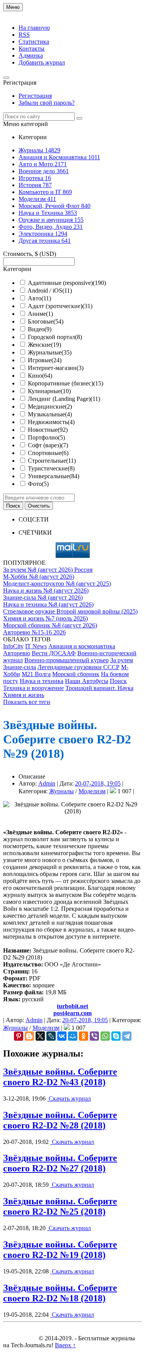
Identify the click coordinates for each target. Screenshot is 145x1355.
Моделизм (92, 791)
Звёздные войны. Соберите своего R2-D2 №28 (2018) (60, 1120)
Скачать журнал (69, 1098)
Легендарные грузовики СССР (78, 667)
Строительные (52, 460)
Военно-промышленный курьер (66, 660)
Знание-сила (19, 667)
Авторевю (16, 653)
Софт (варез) (48, 445)
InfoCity (13, 646)
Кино (40, 375)
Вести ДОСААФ (54, 653)
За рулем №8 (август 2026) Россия (47, 569)
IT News (36, 646)
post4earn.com (72, 1013)
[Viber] (94, 1036)
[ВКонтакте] (62, 1036)
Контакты (31, 48)
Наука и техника (41, 681)
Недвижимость (51, 422)
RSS (24, 34)
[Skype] (116, 1036)
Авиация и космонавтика (81, 646)
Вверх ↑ (65, 1345)
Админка (31, 55)
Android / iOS (49, 290)
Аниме (40, 313)
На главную (34, 27)
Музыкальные (50, 414)
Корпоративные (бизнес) (65, 383)
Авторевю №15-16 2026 (34, 632)
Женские (44, 344)
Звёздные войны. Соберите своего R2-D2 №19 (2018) (60, 1249)
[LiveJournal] (51, 1036)
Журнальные (50, 352)
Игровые (44, 360)
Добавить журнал (42, 62)
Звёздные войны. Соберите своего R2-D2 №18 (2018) (60, 1293)
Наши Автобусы (86, 681)
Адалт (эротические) (60, 306)
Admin (46, 783)
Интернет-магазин (56, 368)
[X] (40, 1036)
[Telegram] (126, 1036)
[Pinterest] (18, 1036)
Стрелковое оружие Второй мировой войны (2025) (70, 611)
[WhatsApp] (105, 1036)
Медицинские (50, 406)
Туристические (51, 468)
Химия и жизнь (23, 695)
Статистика (34, 41)
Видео (39, 329)
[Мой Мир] (72, 1036)
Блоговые (45, 321)
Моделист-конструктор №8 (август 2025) (57, 583)
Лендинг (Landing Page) (64, 398)
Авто (39, 298)
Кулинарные (49, 391)
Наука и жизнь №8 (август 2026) (46, 590)
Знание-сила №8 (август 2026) (43, 597)
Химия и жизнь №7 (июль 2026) (45, 618)
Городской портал (55, 337)
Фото (38, 484)
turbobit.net (72, 1006)
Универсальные (53, 476)
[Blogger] (29, 1036)
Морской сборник (75, 674)
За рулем (121, 660)
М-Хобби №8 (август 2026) (38, 576)
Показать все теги (26, 702)
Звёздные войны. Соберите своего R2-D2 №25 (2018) (60, 1206)
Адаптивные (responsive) (67, 283)
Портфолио (46, 437)
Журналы (61, 791)
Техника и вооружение (33, 688)
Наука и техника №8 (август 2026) (48, 604)
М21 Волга (36, 674)
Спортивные (48, 453)
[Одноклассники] (83, 1036)
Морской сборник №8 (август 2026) (50, 625)
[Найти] (79, 118)
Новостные (48, 429)
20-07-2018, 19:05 (98, 783)
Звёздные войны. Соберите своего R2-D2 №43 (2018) (60, 1077)
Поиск (118, 681)
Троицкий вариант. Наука (99, 688)
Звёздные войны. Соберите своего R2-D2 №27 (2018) (60, 1163)
